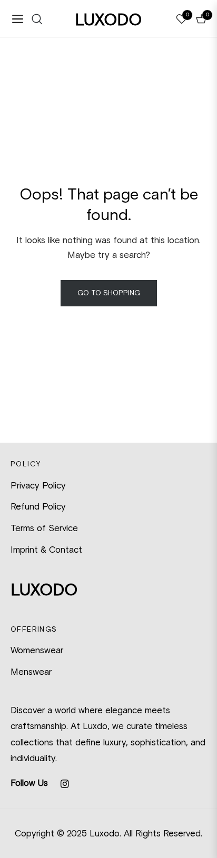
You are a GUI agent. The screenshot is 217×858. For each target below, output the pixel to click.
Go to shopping (108, 292)
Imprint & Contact (46, 549)
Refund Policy (38, 506)
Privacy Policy (38, 485)
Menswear (31, 671)
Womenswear (37, 650)
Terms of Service (44, 528)
